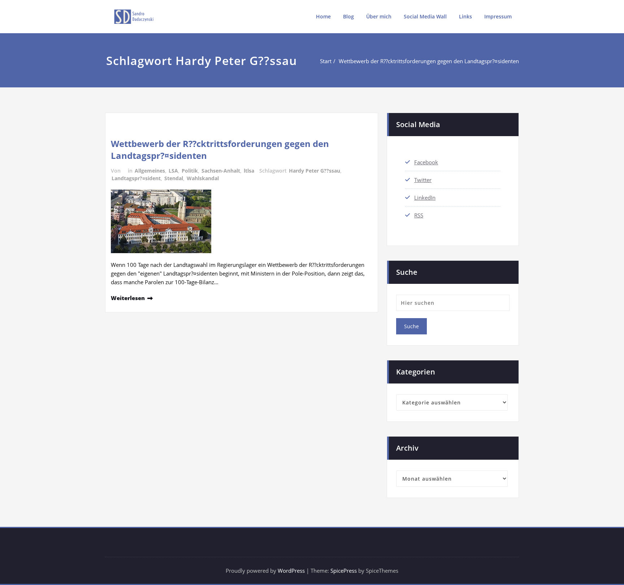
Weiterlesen (128, 298)
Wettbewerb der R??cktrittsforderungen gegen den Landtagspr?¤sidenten (429, 61)
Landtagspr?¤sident (136, 178)
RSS (418, 215)
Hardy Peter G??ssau (314, 170)
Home (323, 16)
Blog (348, 16)
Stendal (173, 178)
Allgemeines (150, 170)
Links (465, 16)
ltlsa (249, 170)
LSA (173, 170)
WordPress (291, 570)
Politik (190, 170)
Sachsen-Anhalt (221, 170)
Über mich (378, 16)
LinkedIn (425, 197)
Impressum (498, 16)
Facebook (426, 162)
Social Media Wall (425, 16)
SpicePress (343, 570)
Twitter (423, 179)
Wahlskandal (203, 178)
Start (326, 61)
